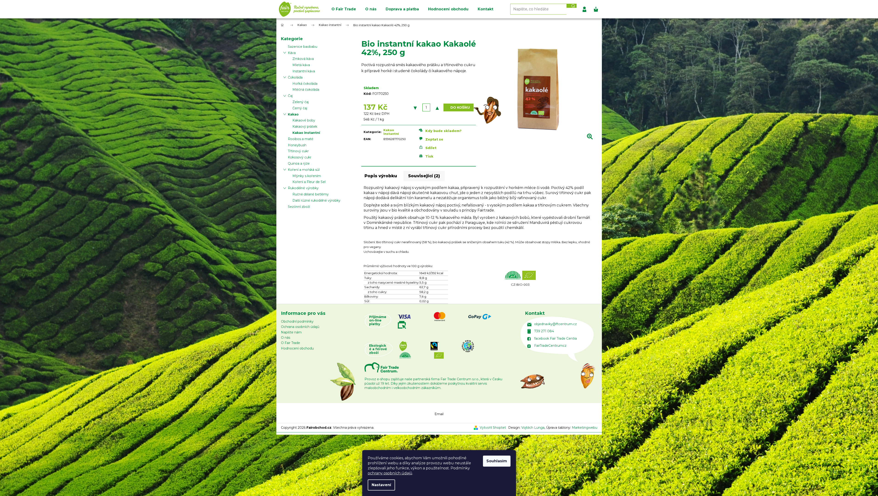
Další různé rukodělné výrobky (316, 200)
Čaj (290, 96)
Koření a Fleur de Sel (308, 182)
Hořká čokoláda (304, 84)
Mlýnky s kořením (306, 176)
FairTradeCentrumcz (550, 346)
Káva (292, 53)
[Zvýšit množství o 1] (437, 107)
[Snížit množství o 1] (415, 107)
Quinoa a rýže (299, 163)
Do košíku (460, 107)
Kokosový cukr (299, 157)
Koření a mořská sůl (304, 170)
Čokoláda (295, 77)
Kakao (293, 114)
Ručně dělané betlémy (310, 194)
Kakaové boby (303, 120)
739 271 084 (544, 331)
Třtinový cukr (298, 151)
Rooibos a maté (300, 139)
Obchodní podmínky (297, 321)
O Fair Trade (290, 343)
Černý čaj (299, 108)
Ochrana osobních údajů (300, 327)
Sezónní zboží (299, 207)
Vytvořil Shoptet (493, 428)
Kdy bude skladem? (443, 131)
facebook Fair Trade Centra (555, 338)
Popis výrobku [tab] (381, 175)
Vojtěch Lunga (532, 428)
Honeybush (297, 145)
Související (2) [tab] (424, 175)
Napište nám (291, 332)
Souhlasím (496, 461)
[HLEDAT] (572, 6)
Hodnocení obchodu (297, 348)
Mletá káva (301, 65)
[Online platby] (453, 320)
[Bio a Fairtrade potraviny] (454, 349)
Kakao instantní (306, 133)
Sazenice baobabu (302, 47)
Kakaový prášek (304, 126)
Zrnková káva (303, 59)
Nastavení (381, 485)
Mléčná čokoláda (305, 89)
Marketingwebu (584, 428)
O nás (285, 337)
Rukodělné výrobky (303, 188)
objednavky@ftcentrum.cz (555, 324)
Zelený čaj (300, 102)
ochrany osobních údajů (390, 473)
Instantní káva (303, 71)
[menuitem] (344, 9)
